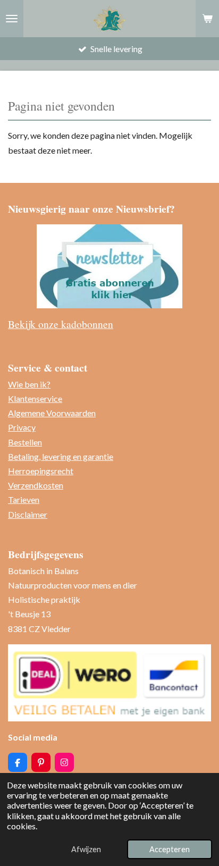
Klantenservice (35, 398)
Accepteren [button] (169, 849)
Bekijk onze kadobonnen (60, 324)
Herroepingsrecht (40, 471)
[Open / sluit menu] (11, 18)
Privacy (22, 427)
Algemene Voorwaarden (52, 413)
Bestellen (25, 442)
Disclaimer (27, 514)
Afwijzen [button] (86, 849)
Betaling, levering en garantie (60, 456)
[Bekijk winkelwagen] (207, 18)
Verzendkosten (35, 485)
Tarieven (23, 499)
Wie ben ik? (29, 384)
